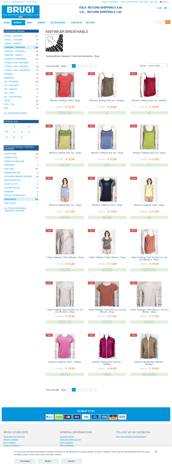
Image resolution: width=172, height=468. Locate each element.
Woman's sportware (11, 439)
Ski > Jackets (10, 89)
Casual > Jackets (12, 43)
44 (29, 131)
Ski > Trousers (11, 85)
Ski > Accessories (13, 96)
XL (70, 113)
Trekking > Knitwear (14, 47)
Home (7, 22)
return (90, 22)
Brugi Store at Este (67, 436)
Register (146, 2)
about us (6, 2)
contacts (76, 22)
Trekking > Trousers (14, 51)
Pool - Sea (9, 104)
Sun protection (12, 187)
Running (8, 74)
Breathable (10, 199)
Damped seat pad (12, 172)
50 (22, 137)
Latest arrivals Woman (12, 445)
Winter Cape (10, 153)
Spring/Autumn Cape (14, 161)
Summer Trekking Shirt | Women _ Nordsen (107, 362)
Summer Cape (10, 157)
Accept (71, 461)
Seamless (9, 191)
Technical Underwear (15, 59)
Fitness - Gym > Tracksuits (17, 70)
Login (155, 2)
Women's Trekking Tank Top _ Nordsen (107, 100)
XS (62, 374)
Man (29, 22)
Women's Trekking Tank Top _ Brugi (65, 152)
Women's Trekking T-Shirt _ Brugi (65, 100)
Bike (6, 108)
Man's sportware (9, 442)
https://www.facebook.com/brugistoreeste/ (131, 436)
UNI (6, 131)
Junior (41, 22)
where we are (32, 2)
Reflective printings (14, 195)
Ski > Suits (9, 93)
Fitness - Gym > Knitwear (16, 62)
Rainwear (9, 77)
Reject (48, 461)
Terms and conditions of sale (70, 439)
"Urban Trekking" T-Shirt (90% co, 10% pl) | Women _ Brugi (107, 310)
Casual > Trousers (13, 39)
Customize (25, 461)
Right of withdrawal (67, 445)
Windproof (9, 165)
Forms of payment (66, 442)
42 (22, 131)
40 (14, 131)
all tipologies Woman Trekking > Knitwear (15, 209)
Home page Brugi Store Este (14, 436)
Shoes (7, 100)
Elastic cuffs (11, 184)
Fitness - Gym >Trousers (16, 66)
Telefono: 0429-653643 (110, 2)
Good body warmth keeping (17, 176)
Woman (17, 22)
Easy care (9, 169)
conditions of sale (17, 2)
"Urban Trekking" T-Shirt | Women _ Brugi (64, 257)
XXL (108, 374)
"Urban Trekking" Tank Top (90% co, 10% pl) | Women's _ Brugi (149, 258)
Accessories (58, 22)
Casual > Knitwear (13, 36)
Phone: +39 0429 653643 (129, 2)
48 (14, 137)
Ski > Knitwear (11, 81)
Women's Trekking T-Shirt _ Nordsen (65, 361)
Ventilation (10, 203)
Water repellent (12, 180)
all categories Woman (15, 113)
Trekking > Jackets (13, 55)
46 (7, 137)
